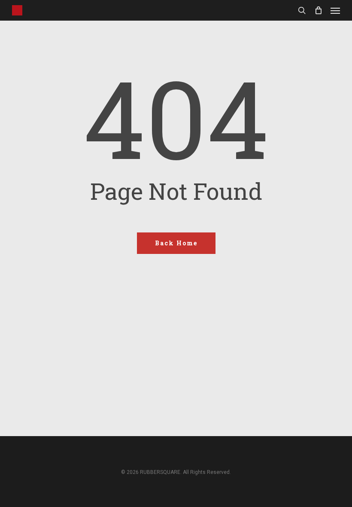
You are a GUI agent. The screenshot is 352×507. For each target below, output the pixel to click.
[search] (302, 10)
